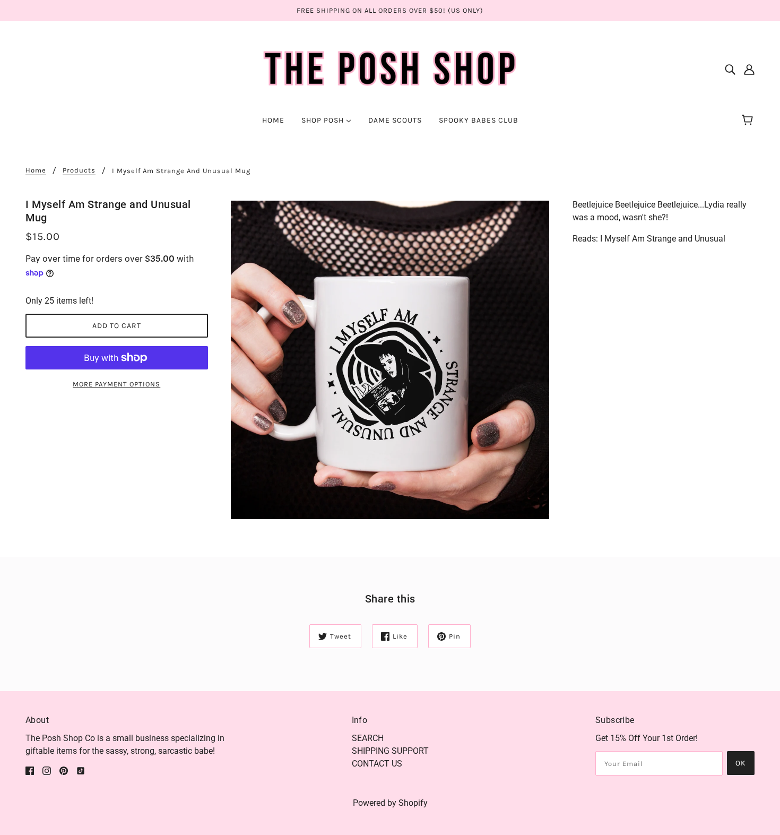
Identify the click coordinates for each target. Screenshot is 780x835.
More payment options (116, 384)
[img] (730, 69)
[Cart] (749, 120)
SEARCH (368, 738)
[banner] (390, 68)
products (79, 170)
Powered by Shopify (390, 803)
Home (35, 170)
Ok (740, 763)
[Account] (749, 69)
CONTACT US (377, 764)
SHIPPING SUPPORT (390, 751)
